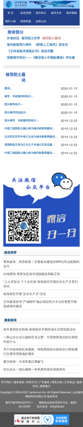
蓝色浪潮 (25, 12)
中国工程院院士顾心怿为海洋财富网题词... (29, 128)
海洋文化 (56, 12)
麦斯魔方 (45, 386)
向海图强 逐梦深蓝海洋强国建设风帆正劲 (31, 274)
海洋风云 (41, 12)
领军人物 (10, 21)
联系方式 (31, 382)
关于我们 (6, 382)
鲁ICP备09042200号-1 (19, 402)
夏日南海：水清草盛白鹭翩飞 (23, 361)
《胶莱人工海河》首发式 (51, 44)
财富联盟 (25, 21)
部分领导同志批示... (16, 112)
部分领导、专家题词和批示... (21, 120)
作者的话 (13, 38)
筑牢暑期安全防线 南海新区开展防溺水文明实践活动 (39, 329)
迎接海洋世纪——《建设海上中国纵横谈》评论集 (41, 57)
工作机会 (69, 382)
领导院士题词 (51, 38)
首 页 (11, 12)
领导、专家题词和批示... (18, 96)
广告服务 (44, 382)
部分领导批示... (13, 104)
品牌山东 (41, 21)
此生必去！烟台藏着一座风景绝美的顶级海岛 (34, 369)
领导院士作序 (30, 38)
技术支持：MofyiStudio (50, 406)
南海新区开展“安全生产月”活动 (24, 293)
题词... (8, 88)
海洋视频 (71, 12)
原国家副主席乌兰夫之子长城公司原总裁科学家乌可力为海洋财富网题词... (30, 144)
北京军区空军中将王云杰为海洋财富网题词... (30, 136)
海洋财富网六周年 (19, 44)
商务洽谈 (57, 382)
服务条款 (19, 382)
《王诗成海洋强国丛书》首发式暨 (30, 51)
